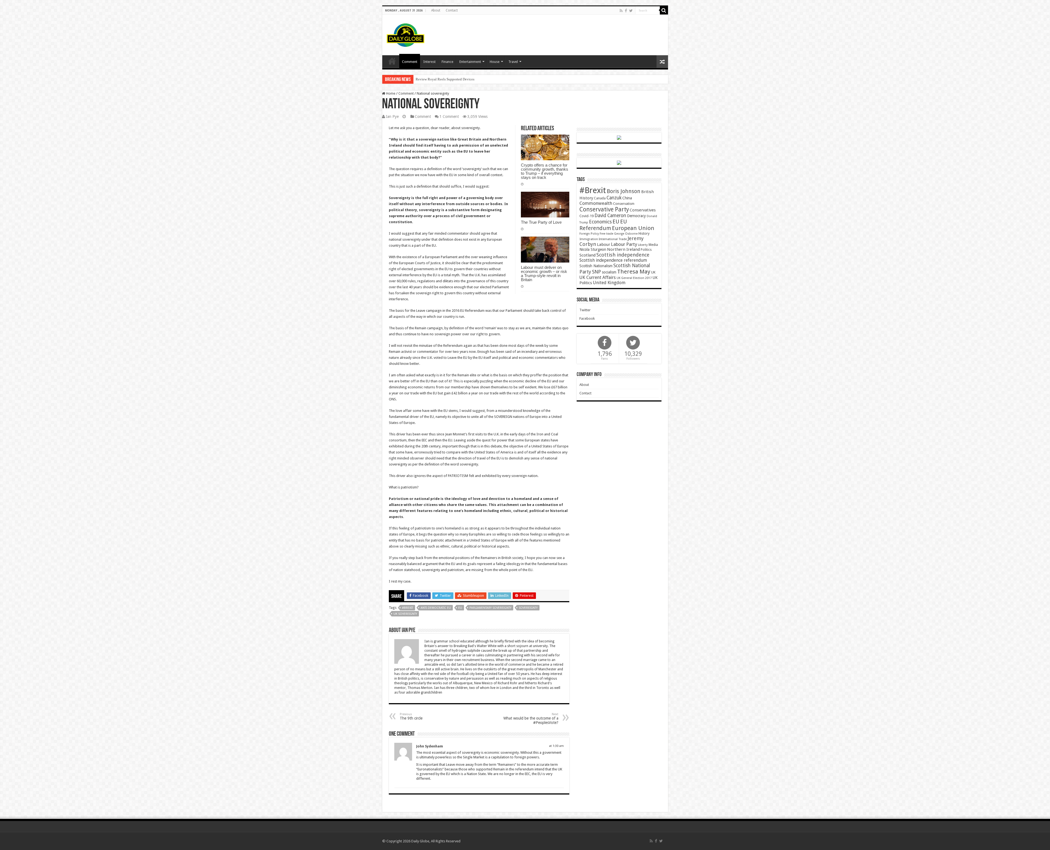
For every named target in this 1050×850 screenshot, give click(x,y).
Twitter (585, 310)
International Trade (613, 239)
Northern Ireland (623, 249)
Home (390, 93)
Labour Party (624, 244)
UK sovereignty (405, 614)
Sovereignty (528, 608)
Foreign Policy (589, 233)
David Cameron (610, 215)
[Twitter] (631, 10)
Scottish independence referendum (613, 260)
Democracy (636, 216)
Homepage (392, 61)
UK (653, 272)
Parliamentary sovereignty (490, 608)
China (627, 198)
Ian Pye (392, 116)
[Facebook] (626, 10)
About (435, 10)
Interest (429, 62)
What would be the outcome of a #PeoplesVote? (530, 718)
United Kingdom (609, 282)
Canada (600, 198)
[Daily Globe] (405, 33)
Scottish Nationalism (595, 266)
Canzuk (614, 197)
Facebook (587, 318)
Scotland (587, 255)
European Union (633, 228)
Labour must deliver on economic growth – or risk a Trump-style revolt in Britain (544, 273)
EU (460, 608)
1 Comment (449, 116)
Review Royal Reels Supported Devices (445, 79)
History (643, 233)
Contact (452, 10)
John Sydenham (429, 746)
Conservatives (643, 210)
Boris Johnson (623, 191)
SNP (596, 272)
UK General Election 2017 (634, 278)
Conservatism (623, 204)
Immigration (588, 239)
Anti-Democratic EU (436, 608)
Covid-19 (586, 216)
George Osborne (626, 233)
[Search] (664, 10)
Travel (513, 62)
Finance (447, 62)
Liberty (643, 245)
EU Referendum (603, 224)
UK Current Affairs (597, 277)
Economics (600, 222)
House (495, 62)
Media (653, 245)
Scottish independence (622, 255)
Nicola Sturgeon (592, 249)
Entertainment (470, 62)
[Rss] (621, 10)
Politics (646, 250)
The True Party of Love (541, 222)
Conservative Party (604, 209)
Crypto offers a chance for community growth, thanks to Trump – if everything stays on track (544, 171)
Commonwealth (595, 203)
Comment (409, 62)
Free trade (606, 233)
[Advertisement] (564, 32)
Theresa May (633, 271)
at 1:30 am (556, 746)
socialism (609, 272)
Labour (603, 244)
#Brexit (407, 608)
